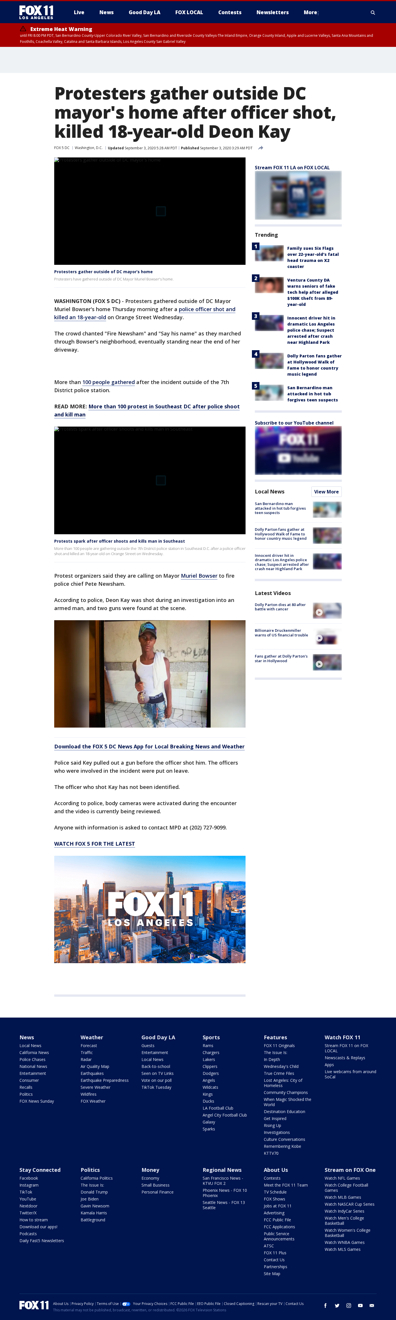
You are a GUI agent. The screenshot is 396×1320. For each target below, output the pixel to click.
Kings (208, 1094)
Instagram (29, 1185)
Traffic (87, 1052)
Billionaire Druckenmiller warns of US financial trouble (281, 633)
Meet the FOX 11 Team (286, 1185)
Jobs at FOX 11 (278, 1206)
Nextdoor (28, 1206)
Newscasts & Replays (345, 1057)
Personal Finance (157, 1192)
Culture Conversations (284, 1139)
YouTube (27, 1199)
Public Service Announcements (279, 1236)
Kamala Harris (94, 1213)
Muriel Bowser (199, 575)
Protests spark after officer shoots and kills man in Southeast (119, 541)
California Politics (97, 1178)
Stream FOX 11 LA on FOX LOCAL (292, 167)
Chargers (211, 1052)
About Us (276, 1169)
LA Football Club (218, 1108)
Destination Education (284, 1111)
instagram (348, 1305)
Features (275, 1037)
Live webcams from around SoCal (350, 1074)
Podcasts (28, 1233)
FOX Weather (93, 1101)
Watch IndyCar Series (344, 1211)
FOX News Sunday (36, 1101)
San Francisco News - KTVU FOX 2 (223, 1180)
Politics (26, 1094)
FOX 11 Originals (279, 1045)
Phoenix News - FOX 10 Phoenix (225, 1192)
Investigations (277, 1132)
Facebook (28, 1178)
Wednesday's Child (281, 1066)
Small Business (155, 1185)
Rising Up (272, 1125)
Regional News (222, 1169)
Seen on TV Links (157, 1073)
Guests (148, 1045)
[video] (327, 611)
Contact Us (274, 1259)
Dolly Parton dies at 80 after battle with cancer (280, 607)
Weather (92, 1037)
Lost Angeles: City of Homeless (283, 1082)
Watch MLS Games (343, 1249)
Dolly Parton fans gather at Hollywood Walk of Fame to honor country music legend (281, 534)
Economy (150, 1178)
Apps (329, 1064)
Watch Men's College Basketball (344, 1220)
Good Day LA (158, 1037)
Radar (86, 1059)
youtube (360, 1305)
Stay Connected (40, 1169)
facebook (325, 1305)
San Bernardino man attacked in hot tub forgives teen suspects (312, 394)
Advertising (274, 1213)
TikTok (25, 1192)
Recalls (25, 1087)
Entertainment (32, 1073)
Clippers (210, 1066)
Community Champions (286, 1092)
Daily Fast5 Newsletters (41, 1240)
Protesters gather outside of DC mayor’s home (103, 271)
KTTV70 (271, 1153)
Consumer (29, 1080)
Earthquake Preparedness (105, 1080)
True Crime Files (279, 1073)
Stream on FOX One (350, 1169)
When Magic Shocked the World (287, 1102)
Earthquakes (92, 1073)
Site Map (272, 1273)
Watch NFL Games (342, 1178)
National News (33, 1066)
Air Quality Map (95, 1066)
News (26, 1037)
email (372, 1305)
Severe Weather (95, 1087)
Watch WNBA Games (345, 1242)
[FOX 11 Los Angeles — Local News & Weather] (38, 12)
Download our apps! (38, 1226)
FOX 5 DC (62, 147)
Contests (272, 1178)
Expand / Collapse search (373, 12)
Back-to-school (155, 1066)
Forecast (89, 1045)
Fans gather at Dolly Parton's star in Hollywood (281, 658)
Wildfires (89, 1094)
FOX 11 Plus (275, 1252)
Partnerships (275, 1266)
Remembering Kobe (282, 1146)
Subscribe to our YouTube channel (294, 423)
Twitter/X (28, 1213)
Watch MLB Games (343, 1197)
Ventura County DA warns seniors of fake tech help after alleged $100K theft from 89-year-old (312, 292)
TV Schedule (275, 1192)
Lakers (209, 1059)
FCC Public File (277, 1219)
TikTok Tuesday (156, 1087)
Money (150, 1169)
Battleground (93, 1219)
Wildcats (210, 1087)
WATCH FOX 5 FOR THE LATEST (94, 843)
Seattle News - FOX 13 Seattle (224, 1205)
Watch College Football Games (346, 1187)
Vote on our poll (156, 1080)
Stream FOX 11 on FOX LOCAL (346, 1048)
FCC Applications (279, 1226)
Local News (269, 491)
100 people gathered (108, 382)
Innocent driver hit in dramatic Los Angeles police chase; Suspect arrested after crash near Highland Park (311, 330)
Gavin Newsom (95, 1206)
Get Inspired (275, 1118)
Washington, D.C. (89, 147)
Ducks (208, 1101)
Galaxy (209, 1122)
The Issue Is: (275, 1052)
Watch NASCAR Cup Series (350, 1204)
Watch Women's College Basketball (347, 1232)
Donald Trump (94, 1192)
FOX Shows (274, 1199)
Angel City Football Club (225, 1115)
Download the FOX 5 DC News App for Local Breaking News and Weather (149, 746)
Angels (209, 1080)
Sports (211, 1037)
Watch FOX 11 (342, 1037)
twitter (337, 1305)
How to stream (33, 1219)
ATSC (269, 1246)
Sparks (209, 1129)
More (310, 12)
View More (326, 492)
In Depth (272, 1059)
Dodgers (211, 1073)
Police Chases (32, 1059)
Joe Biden (90, 1199)
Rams (208, 1045)
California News (34, 1052)
